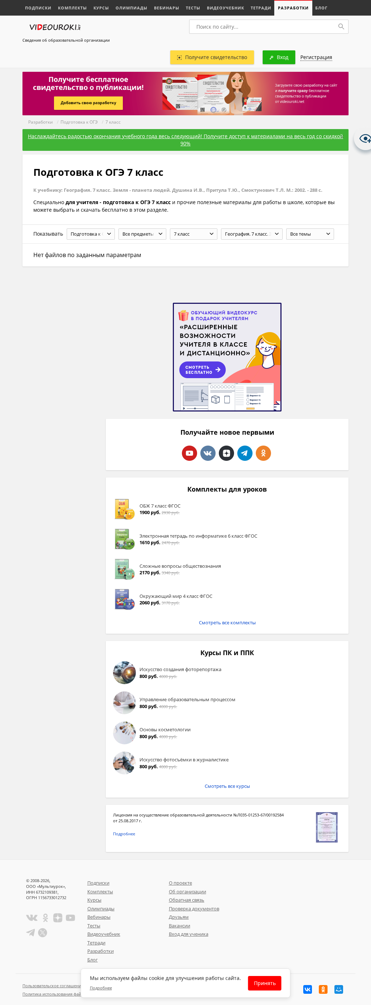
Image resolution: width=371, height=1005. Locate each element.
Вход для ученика (188, 934)
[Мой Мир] (338, 989)
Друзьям (179, 917)
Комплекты (72, 8)
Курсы (101, 8)
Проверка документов (194, 908)
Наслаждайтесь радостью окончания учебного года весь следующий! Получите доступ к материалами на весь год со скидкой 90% (185, 140)
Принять (265, 983)
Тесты (193, 8)
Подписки (38, 8)
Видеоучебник (225, 8)
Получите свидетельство (216, 57)
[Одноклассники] (323, 989)
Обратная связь (186, 900)
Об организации (187, 891)
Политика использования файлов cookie (61, 994)
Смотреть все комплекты (227, 622)
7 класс (113, 122)
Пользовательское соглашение (52, 985)
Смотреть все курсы (227, 786)
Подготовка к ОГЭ (79, 122)
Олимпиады (131, 8)
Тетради (261, 8)
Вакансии (179, 925)
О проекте (180, 883)
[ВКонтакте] (307, 989)
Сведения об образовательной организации (66, 40)
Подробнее (124, 833)
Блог (321, 8)
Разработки (293, 8)
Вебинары (166, 8)
